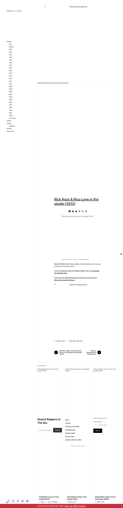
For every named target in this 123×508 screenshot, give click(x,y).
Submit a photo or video (73, 440)
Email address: (98, 421)
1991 (10, 113)
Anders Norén (80, 446)
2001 (10, 102)
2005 (10, 94)
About (67, 420)
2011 (10, 81)
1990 (10, 115)
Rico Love (80, 341)
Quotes (9, 128)
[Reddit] (76, 211)
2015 (10, 70)
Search (57, 430)
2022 (10, 52)
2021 (10, 55)
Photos (9, 41)
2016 (10, 68)
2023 (10, 49)
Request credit (70, 433)
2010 (10, 84)
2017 (10, 65)
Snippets (12, 126)
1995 (10, 110)
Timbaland (55, 502)
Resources (10, 131)
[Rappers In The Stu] (32, 23)
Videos (9, 123)
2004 (10, 97)
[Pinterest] (79, 211)
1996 (10, 107)
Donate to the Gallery (72, 426)
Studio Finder (69, 436)
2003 (10, 99)
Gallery (9, 121)
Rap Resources (70, 430)
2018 (10, 63)
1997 (10, 105)
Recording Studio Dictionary (64, 280)
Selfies (11, 47)
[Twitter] (72, 211)
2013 (10, 76)
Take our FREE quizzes (75, 506)
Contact (68, 423)
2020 (10, 57)
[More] (86, 211)
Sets (10, 44)
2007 (10, 92)
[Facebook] (69, 211)
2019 (10, 60)
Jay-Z (49, 502)
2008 (10, 89)
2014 (10, 73)
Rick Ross (73, 341)
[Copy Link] (82, 211)
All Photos (12, 118)
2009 (10, 86)
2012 (10, 78)
